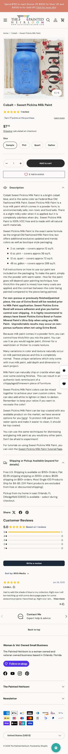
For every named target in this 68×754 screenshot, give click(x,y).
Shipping (7, 131)
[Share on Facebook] (20, 512)
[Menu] (5, 20)
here (24, 418)
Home (5, 33)
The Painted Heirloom (20, 746)
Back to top (34, 629)
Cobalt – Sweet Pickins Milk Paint (26, 33)
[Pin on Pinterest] (27, 512)
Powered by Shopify (39, 746)
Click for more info (46, 7)
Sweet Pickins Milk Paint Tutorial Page (40, 449)
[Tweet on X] (14, 512)
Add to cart (45, 163)
